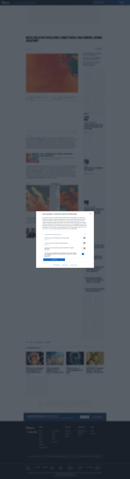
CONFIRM (54, 259)
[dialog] (65, 239)
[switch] (84, 238)
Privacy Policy (73, 265)
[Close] (91, 214)
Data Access (65, 265)
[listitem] (65, 234)
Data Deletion (56, 265)
